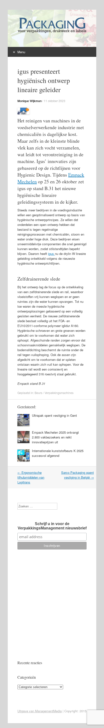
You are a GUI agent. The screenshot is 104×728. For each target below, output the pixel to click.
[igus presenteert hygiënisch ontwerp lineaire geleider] (23, 113)
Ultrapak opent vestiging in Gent (54, 415)
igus (51, 253)
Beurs (38, 393)
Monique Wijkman (29, 101)
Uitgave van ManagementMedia (39, 711)
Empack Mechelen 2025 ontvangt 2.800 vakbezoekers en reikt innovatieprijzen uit (55, 437)
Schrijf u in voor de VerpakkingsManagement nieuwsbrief (52, 526)
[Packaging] (51, 32)
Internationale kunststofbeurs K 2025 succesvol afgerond (57, 453)
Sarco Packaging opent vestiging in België (77, 475)
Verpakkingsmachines (59, 393)
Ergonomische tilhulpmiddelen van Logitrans (30, 477)
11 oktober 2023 (54, 101)
